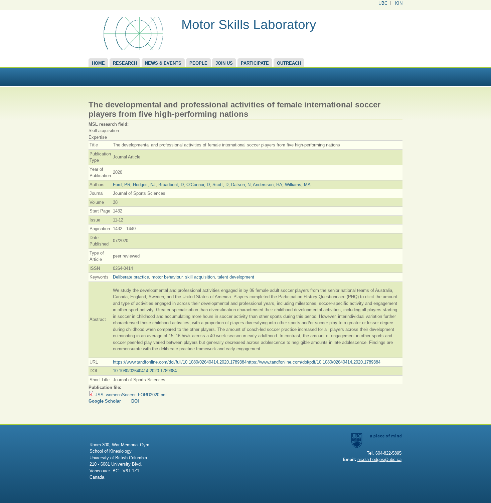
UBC (382, 3)
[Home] (132, 48)
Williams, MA (298, 184)
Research (125, 63)
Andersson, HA (267, 184)
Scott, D (220, 184)
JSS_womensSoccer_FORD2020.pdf (131, 394)
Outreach (289, 63)
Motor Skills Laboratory (248, 24)
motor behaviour (167, 277)
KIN (398, 3)
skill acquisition (200, 277)
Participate (255, 63)
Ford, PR (121, 184)
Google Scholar (105, 401)
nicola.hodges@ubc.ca (379, 459)
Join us (224, 63)
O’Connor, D (198, 184)
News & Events (163, 63)
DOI (135, 401)
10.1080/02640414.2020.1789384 (145, 370)
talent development (235, 277)
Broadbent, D (171, 184)
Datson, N (241, 184)
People (198, 63)
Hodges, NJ (144, 184)
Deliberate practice (131, 277)
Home (98, 63)
